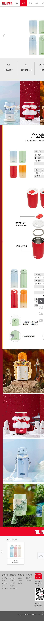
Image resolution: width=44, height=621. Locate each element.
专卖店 (12, 580)
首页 (16, 3)
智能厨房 (4, 588)
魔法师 (20, 578)
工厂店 (12, 583)
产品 (23, 3)
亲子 (3, 586)
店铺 (30, 3)
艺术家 (20, 580)
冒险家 (20, 583)
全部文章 (28, 580)
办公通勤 (4, 578)
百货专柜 (12, 578)
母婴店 (12, 586)
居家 (3, 580)
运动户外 (4, 583)
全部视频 (28, 578)
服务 (37, 3)
